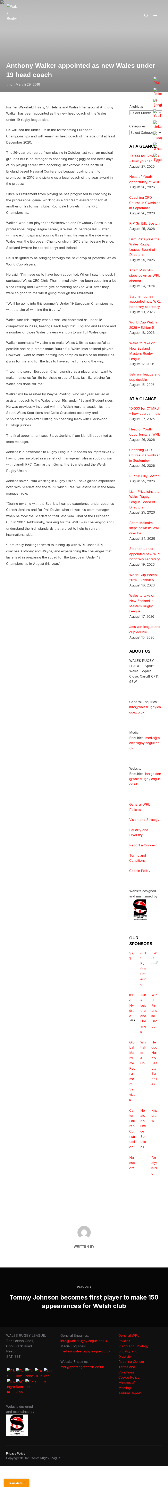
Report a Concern (143, 845)
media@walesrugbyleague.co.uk (144, 743)
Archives (136, 107)
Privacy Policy (15, 1453)
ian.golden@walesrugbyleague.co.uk (145, 779)
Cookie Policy (139, 871)
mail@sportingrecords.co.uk (82, 1367)
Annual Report (129, 1393)
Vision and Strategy (144, 820)
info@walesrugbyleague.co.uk (83, 1341)
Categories (137, 126)
